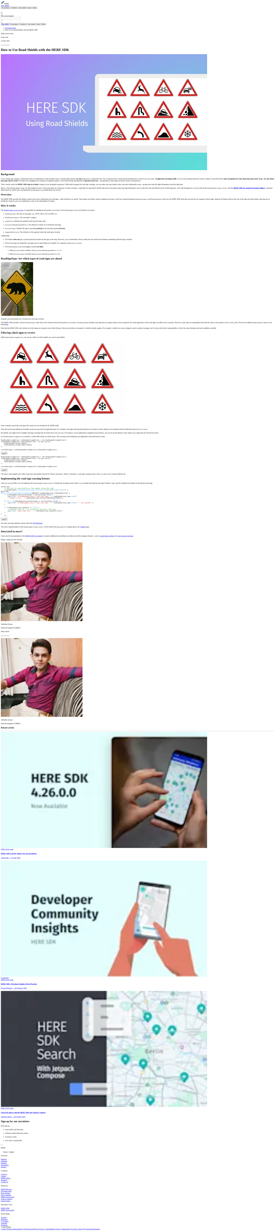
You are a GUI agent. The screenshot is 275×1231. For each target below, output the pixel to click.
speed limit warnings (107, 536)
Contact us (4, 1182)
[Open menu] (2, 14)
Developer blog (6, 1191)
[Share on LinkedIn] (3, 635)
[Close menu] (2, 22)
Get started (22, 8)
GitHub (82, 527)
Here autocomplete (7, 16)
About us (4, 1174)
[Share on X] (5, 635)
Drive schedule (6, 1195)
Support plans (5, 1201)
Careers (3, 1176)
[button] (137, 1152)
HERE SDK (5, 1208)
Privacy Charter (44, 1229)
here (6, 324)
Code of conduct (6, 1199)
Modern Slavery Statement (59, 1229)
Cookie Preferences (7, 1229)
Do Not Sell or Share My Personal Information (84, 1229)
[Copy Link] (8, 635)
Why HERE (5, 6)
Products (4, 1163)
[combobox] (137, 19)
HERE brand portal (7, 1197)
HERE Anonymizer (7, 1210)
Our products (6, 8)
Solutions (14, 8)
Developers (5, 1165)
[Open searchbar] (2, 12)
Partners (3, 1167)
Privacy (36, 1229)
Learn (29, 8)
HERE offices (5, 1178)
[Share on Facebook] (2, 635)
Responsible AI (19, 1229)
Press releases (5, 1193)
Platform (4, 1159)
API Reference (38, 523)
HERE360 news (6, 1189)
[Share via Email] (7, 635)
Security (31, 1229)
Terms (26, 1229)
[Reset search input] (2, 20)
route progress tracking (125, 536)
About (35, 8)
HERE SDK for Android (33, 536)
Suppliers (4, 1180)
